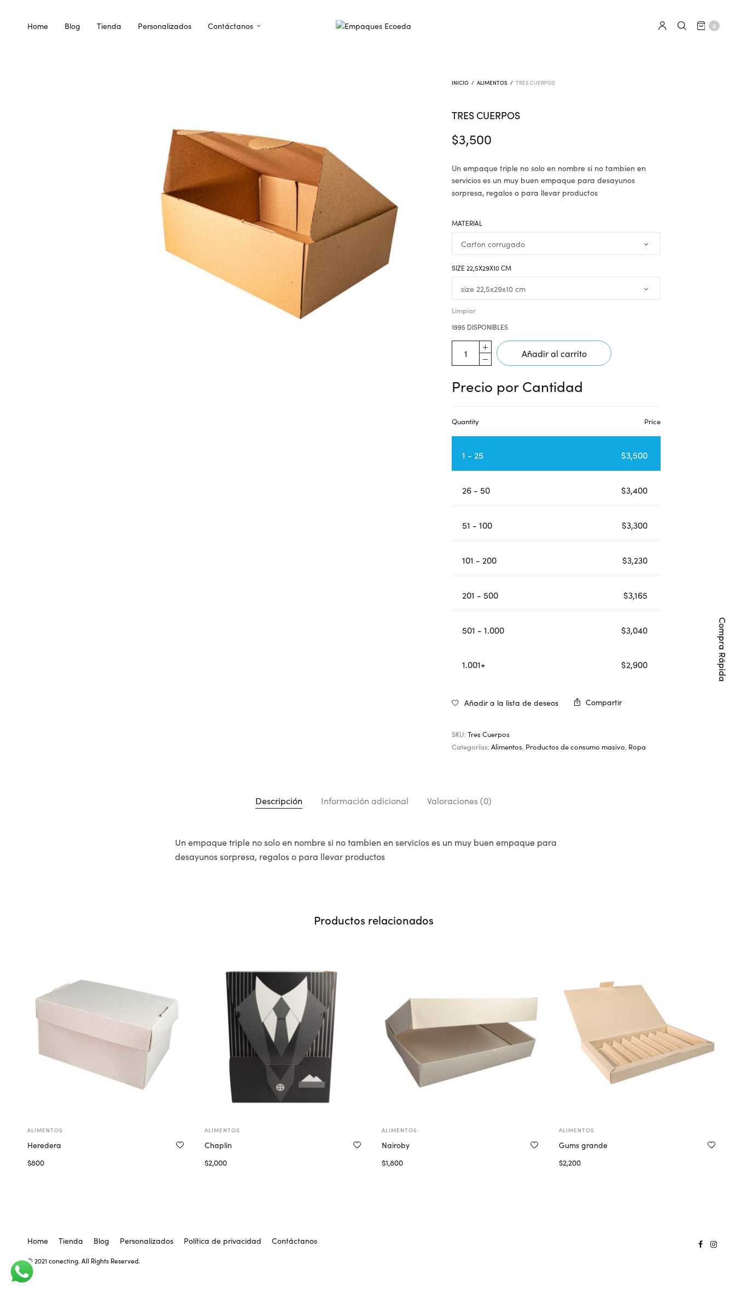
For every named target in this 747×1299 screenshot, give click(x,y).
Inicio (460, 82)
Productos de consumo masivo (575, 746)
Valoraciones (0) (459, 800)
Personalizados (164, 25)
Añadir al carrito (554, 353)
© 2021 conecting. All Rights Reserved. (83, 1260)
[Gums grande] (639, 1034)
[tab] (278, 801)
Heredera (44, 1144)
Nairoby (396, 1144)
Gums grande (583, 1144)
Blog (72, 25)
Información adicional (364, 800)
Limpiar (464, 310)
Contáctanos (230, 25)
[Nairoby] (462, 1034)
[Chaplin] (285, 1034)
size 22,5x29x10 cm (481, 268)
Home (37, 25)
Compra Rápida (723, 649)
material (467, 223)
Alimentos (492, 82)
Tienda (109, 25)
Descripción (278, 800)
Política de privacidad (222, 1240)
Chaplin (218, 1144)
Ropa (637, 746)
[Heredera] (107, 1034)
